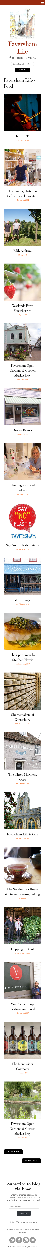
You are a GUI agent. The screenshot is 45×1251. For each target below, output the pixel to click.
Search (22, 70)
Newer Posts (31, 1161)
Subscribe (23, 1213)
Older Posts (13, 1152)
